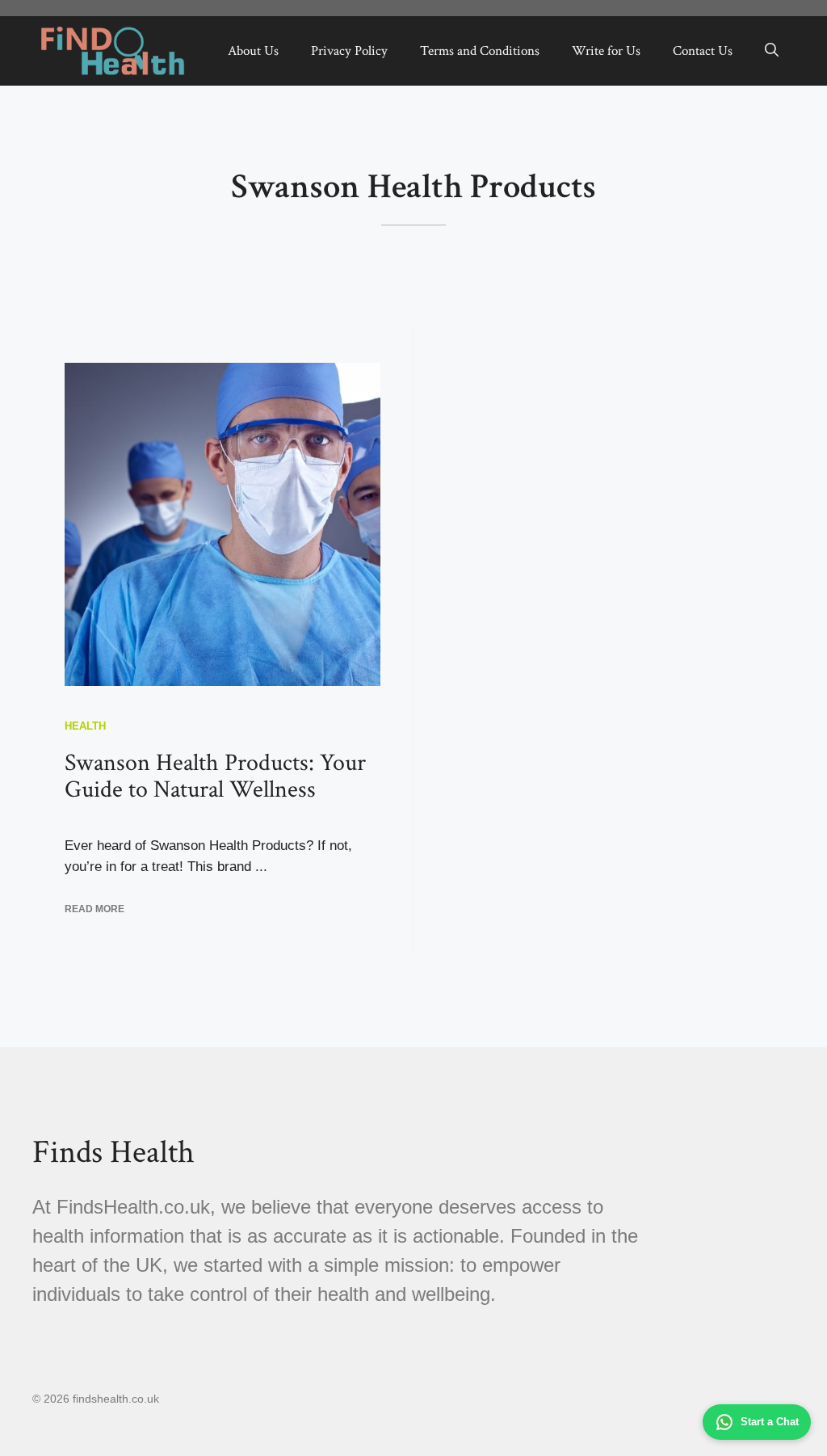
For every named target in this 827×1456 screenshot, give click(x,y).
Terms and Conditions (479, 51)
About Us (253, 51)
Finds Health (113, 1152)
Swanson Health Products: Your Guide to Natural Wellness (215, 776)
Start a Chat (770, 1422)
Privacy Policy (349, 51)
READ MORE (94, 909)
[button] (772, 51)
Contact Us (703, 51)
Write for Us (606, 51)
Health (85, 726)
